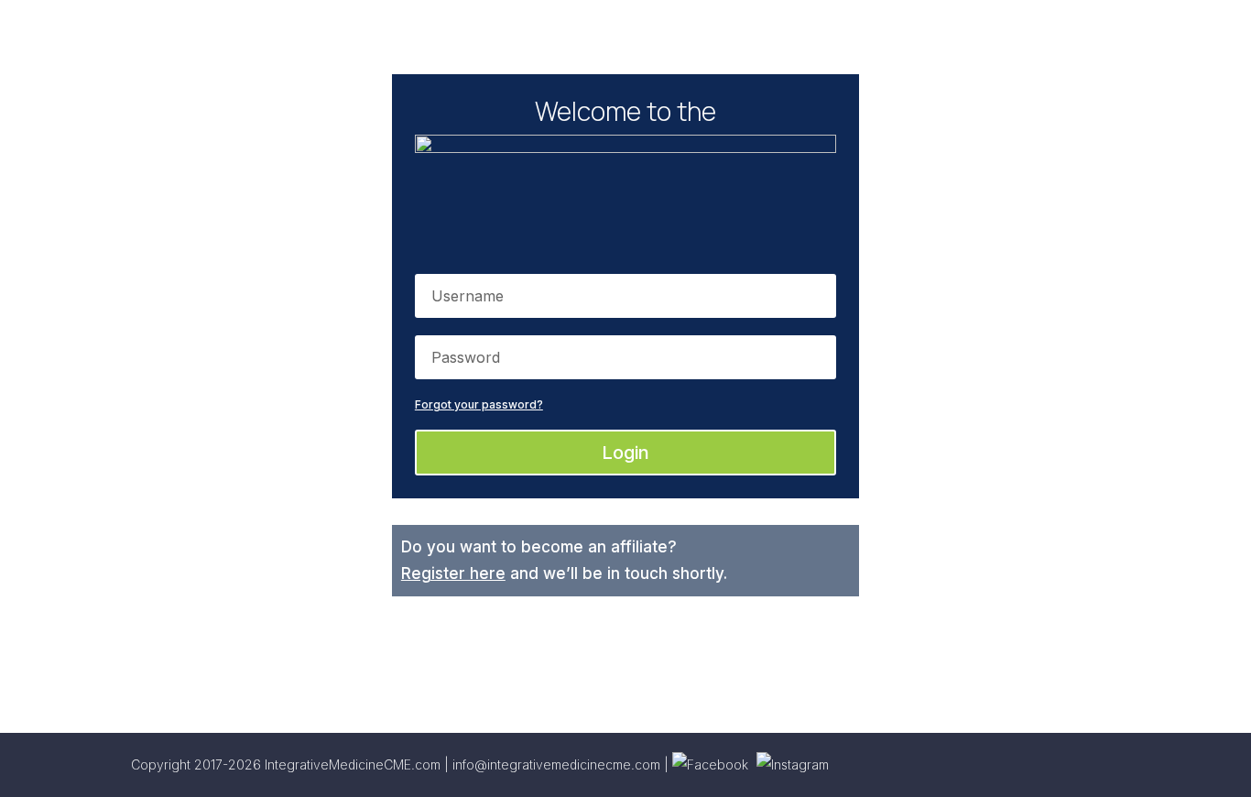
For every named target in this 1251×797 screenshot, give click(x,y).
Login (625, 453)
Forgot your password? (479, 404)
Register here (453, 573)
